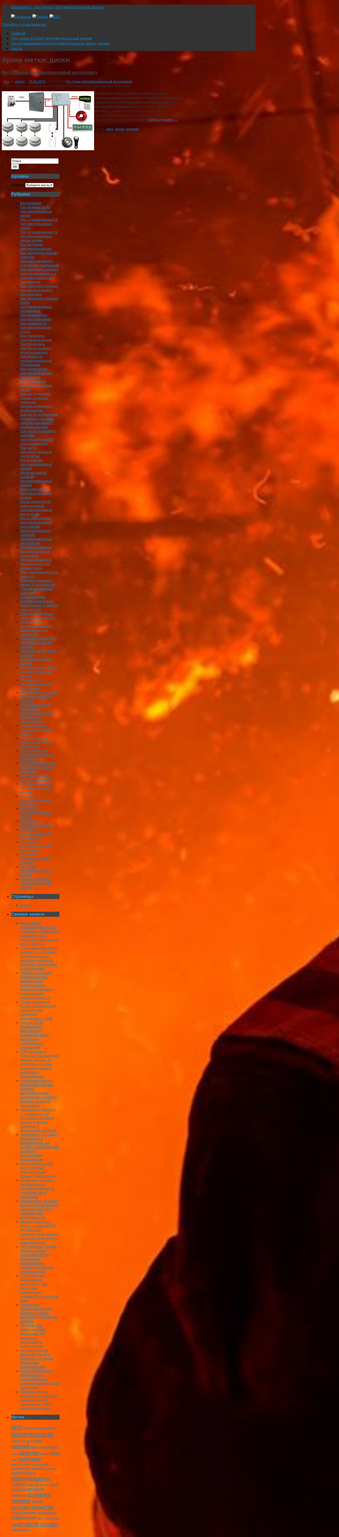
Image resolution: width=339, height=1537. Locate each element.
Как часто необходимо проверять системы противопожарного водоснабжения (39, 421)
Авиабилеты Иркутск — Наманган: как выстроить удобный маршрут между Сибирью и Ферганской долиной (38, 1120)
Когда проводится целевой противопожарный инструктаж (36, 537)
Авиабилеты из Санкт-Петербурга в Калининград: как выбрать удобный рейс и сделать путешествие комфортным (39, 1147)
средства (42, 1507)
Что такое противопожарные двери (36, 813)
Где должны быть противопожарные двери (36, 211)
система (20, 1507)
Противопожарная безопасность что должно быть (36, 564)
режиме (132, 129)
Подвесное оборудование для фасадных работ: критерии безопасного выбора (39, 1313)
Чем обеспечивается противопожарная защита (38, 643)
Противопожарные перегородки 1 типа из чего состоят (39, 605)
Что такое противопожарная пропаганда (35, 800)
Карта (16, 48)
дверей (20, 1446)
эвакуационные (20, 1529)
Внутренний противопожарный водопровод (49, 71)
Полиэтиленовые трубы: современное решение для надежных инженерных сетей (38, 1010)
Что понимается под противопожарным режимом (37, 767)
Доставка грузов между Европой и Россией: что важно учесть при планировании (37, 1358)
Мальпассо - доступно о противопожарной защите (57, 7)
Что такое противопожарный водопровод (98, 81)
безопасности (32, 1434)
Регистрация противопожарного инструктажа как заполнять (36, 628)
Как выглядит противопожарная (35, 247)
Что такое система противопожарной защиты (36, 883)
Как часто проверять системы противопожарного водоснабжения (37, 437)
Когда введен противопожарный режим (36, 464)
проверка (39, 1495)
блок (15, 1440)
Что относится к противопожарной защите (35, 730)
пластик (32, 1484)
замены (29, 1452)
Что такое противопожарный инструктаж (36, 846)
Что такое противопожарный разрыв (36, 858)
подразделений (49, 1484)
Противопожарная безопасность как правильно (36, 551)
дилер (55, 1447)
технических (47, 1512)
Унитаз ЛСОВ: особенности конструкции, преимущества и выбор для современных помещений (34, 1035)
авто (109, 129)
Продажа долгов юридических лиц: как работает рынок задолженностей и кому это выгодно (38, 1400)
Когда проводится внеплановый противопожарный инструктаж (36, 508)
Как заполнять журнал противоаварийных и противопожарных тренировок (39, 275)
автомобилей (31, 1428)
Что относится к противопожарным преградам (36, 742)
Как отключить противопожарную (36, 338)
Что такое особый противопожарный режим (51, 38)
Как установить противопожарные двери (36, 385)
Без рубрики (30, 203)
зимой (54, 1453)
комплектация (20, 1464)
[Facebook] (21, 16)
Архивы (17, 185)
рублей (37, 1501)
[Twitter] (41, 16)
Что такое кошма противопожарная (35, 777)
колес (14, 1459)
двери (34, 1447)
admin (20, 81)
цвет (40, 1518)
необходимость (23, 1473)
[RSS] (55, 16)
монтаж (51, 1468)
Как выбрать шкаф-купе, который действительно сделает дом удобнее (38, 1170)
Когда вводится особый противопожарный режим (36, 479)
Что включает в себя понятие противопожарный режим (37, 657)
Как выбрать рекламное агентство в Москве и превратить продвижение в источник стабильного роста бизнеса (39, 933)
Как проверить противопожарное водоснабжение (35, 348)
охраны (18, 1484)
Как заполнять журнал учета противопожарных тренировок (39, 305)
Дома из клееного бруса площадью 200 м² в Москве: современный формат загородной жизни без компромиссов (39, 1232)
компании (30, 1459)
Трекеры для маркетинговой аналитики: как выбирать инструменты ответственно (33, 1335)
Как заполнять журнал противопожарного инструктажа (39, 290)
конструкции (39, 1464)
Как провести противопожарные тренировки (36, 361)
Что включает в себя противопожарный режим (37, 672)
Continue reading (163, 120)
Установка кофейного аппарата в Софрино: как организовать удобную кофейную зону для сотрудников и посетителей (38, 958)
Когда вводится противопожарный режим (36, 493)
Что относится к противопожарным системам (36, 755)
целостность (52, 1518)
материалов (20, 1468)
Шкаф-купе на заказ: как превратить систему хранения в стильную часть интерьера (37, 1188)
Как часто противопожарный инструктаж (36, 452)
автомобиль (48, 1428)
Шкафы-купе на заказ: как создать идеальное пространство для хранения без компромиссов (39, 1209)
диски (119, 129)
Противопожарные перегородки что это (37, 616)
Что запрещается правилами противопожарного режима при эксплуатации (36, 713)
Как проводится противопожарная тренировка (35, 373)
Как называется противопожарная (35, 317)
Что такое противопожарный (36, 823)
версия (25, 1441)
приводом (19, 1495)
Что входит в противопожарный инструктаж (36, 684)
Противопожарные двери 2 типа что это (37, 583)
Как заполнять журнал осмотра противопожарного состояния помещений (39, 259)
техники (29, 1512)
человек (49, 1524)
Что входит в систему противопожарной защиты (38, 697)
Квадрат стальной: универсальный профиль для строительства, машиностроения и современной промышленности (36, 985)
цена (16, 1524)
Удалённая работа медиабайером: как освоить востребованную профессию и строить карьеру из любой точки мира (38, 1093)
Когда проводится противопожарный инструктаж (36, 522)
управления (23, 1517)
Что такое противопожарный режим (36, 871)
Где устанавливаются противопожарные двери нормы (60, 43)
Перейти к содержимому (24, 24)
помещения (33, 1489)
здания (44, 1453)
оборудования (30, 1478)
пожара (16, 1489)
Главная (18, 33)
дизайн (45, 1447)
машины (38, 1468)
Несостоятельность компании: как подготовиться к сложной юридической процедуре (39, 1379)
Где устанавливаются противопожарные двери (38, 224)
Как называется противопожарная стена (35, 327)
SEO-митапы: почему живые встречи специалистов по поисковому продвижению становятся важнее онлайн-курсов (38, 1259)
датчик (36, 1440)
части (31, 1523)
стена (16, 1512)
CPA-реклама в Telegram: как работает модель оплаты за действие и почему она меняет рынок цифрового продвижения (39, 1064)
